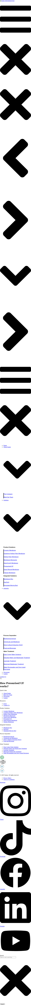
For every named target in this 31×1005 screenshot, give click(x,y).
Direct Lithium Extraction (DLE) (13, 645)
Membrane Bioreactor (10, 560)
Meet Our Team (8, 497)
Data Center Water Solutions (12, 654)
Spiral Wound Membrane (11, 569)
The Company (8, 494)
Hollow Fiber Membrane (11, 557)
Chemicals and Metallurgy (12, 642)
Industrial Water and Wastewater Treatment (17, 657)
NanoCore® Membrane (11, 563)
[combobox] (8, 957)
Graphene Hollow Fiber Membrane (14, 553)
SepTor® (6, 582)
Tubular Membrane (9, 572)
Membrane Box (8, 579)
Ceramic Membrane (10, 550)
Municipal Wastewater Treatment (14, 664)
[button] (15, 403)
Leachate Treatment (10, 661)
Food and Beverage (10, 648)
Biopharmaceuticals (10, 638)
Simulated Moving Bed (11, 585)
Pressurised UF (8, 566)
